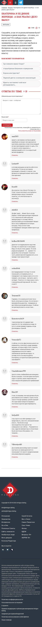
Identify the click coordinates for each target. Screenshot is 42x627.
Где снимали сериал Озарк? (13, 64)
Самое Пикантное (28, 522)
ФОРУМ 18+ (26, 538)
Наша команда (7, 620)
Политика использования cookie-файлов (15, 617)
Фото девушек (7, 538)
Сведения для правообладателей (13, 614)
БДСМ (24, 531)
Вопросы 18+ (26, 535)
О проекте (5, 605)
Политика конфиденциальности (12, 599)
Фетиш (24, 528)
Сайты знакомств (8, 531)
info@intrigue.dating (8, 507)
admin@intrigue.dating (9, 511)
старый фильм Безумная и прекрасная (18, 69)
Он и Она (5, 525)
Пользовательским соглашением (29, 131)
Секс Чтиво (26, 525)
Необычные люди (8, 535)
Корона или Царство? (11, 73)
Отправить (7, 125)
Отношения (6, 516)
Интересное (6, 522)
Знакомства (6, 519)
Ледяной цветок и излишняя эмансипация (19, 78)
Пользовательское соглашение (12, 602)
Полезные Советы (8, 528)
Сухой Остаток (27, 516)
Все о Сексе (26, 519)
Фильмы (6, 24)
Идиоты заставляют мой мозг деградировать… (14, 84)
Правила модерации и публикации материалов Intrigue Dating (20, 610)
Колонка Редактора (9, 541)
